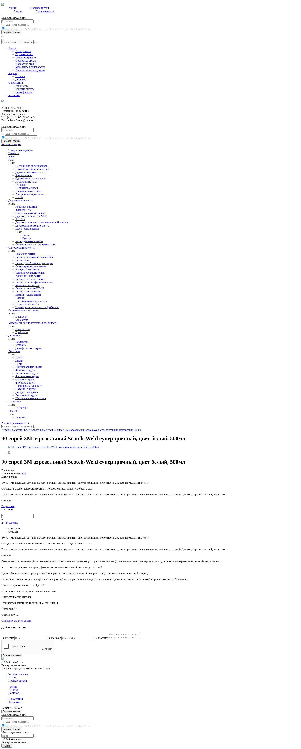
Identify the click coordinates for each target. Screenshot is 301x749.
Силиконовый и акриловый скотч (35, 244)
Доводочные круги (26, 392)
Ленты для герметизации (30, 278)
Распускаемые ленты (27, 269)
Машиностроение (25, 57)
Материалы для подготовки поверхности (32, 322)
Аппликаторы (23, 175)
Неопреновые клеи (26, 187)
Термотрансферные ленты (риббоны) (37, 307)
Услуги (12, 73)
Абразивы (14, 351)
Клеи (11, 159)
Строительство (24, 54)
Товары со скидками (20, 150)
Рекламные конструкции (30, 70)
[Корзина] (2, 39)
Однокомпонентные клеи (30, 178)
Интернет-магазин (12, 429)
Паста (18, 363)
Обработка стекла (25, 60)
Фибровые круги (25, 382)
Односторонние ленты (21, 247)
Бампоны (20, 344)
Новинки (13, 153)
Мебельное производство (30, 66)
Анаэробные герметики (29, 194)
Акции (12, 7)
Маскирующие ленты (28, 294)
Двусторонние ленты (20, 200)
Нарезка (20, 76)
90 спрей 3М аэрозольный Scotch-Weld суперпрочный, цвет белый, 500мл (97, 429)
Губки (18, 357)
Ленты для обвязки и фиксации (34, 263)
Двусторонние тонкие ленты (32, 225)
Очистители (22, 329)
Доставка (20, 79)
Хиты (11, 156)
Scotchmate (21, 319)
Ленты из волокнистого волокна (34, 256)
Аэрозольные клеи (26, 181)
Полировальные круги (28, 385)
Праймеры (21, 332)
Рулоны (26, 238)
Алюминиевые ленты (28, 275)
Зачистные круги (25, 370)
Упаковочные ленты (27, 285)
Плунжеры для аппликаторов (32, 169)
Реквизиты (21, 85)
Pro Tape (20, 219)
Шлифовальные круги (28, 366)
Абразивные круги (26, 395)
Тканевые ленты (25, 253)
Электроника (23, 51)
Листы (26, 234)
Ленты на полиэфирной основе (34, 282)
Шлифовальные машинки (30, 398)
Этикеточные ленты (27, 304)
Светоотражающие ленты (30, 266)
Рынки (12, 48)
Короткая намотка (26, 206)
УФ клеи (20, 184)
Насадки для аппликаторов (31, 165)
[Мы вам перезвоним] (1, 15)
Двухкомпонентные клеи (30, 172)
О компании (15, 82)
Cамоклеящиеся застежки (23, 310)
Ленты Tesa (22, 260)
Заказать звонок (11, 711)
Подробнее (7, 506)
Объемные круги (25, 388)
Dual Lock (21, 316)
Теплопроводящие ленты (30, 213)
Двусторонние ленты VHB (31, 216)
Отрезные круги (25, 379)
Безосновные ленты (27, 228)
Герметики (14, 401)
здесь (80, 29)
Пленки (20, 297)
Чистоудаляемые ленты (29, 241)
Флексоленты (23, 209)
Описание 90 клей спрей (16, 620)
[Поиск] (2, 36)
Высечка (13, 410)
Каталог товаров (11, 144)
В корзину (12, 522)
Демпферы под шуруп (28, 348)
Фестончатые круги (27, 376)
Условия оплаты (24, 88)
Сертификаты (23, 92)
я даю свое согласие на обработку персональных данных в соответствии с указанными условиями (48, 29)
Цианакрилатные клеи (28, 191)
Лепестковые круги (26, 373)
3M (24, 473)
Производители (39, 7)
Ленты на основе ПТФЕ (29, 288)
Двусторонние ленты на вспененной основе (41, 222)
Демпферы (14, 335)
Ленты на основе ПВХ (28, 291)
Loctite (19, 197)
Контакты (14, 95)
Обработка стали (25, 63)
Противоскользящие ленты (31, 300)
